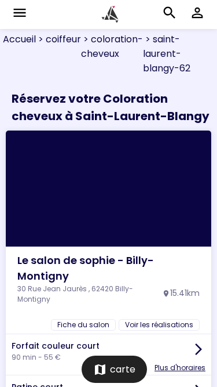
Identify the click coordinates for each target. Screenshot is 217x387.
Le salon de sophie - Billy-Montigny (85, 268)
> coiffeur (58, 39)
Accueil (19, 39)
